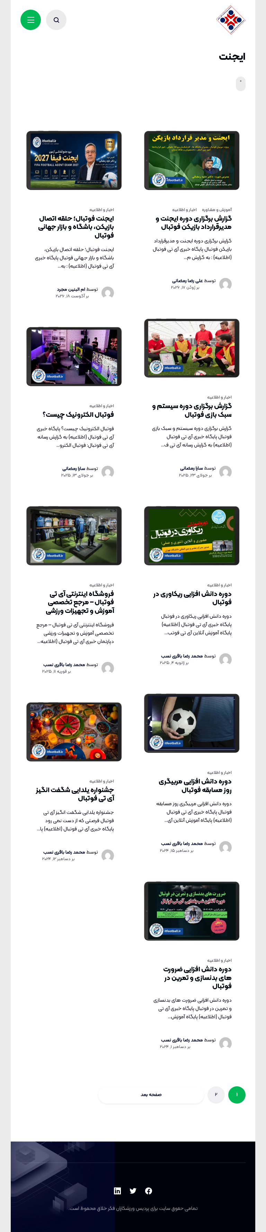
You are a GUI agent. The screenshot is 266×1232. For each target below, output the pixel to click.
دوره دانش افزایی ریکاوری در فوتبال (192, 598)
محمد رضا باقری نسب (64, 664)
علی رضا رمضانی (187, 281)
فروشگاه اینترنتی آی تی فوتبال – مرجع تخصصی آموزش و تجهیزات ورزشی (80, 602)
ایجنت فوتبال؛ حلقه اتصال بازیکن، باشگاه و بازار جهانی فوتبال (76, 227)
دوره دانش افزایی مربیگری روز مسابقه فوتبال (195, 786)
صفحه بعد (151, 1094)
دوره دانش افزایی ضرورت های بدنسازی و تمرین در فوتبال (197, 978)
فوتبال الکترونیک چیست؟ (78, 415)
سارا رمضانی (191, 468)
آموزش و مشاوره (217, 210)
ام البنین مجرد (71, 289)
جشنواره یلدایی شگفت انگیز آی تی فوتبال (75, 794)
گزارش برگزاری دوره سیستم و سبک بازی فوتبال (192, 410)
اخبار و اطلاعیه (101, 210)
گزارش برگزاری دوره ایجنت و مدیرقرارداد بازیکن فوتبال (194, 223)
